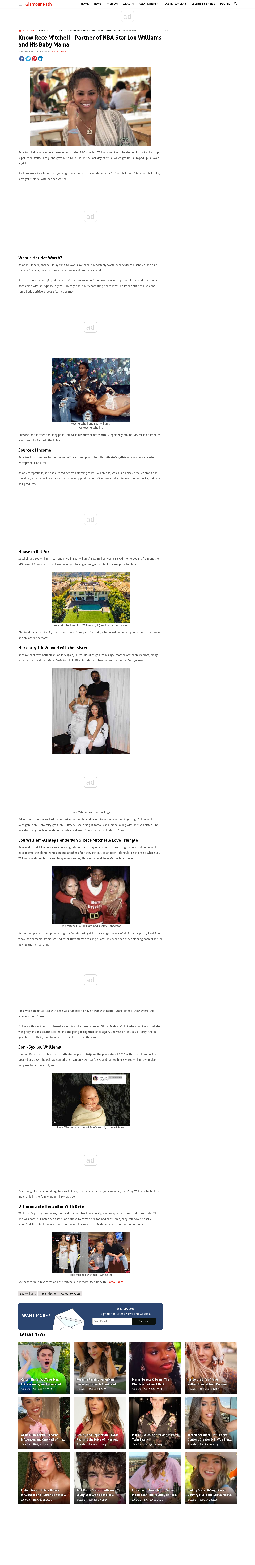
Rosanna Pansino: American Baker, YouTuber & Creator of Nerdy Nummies (96, 1384)
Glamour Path (39, 4)
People (225, 3)
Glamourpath (115, 1282)
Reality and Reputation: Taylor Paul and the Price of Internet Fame (97, 1439)
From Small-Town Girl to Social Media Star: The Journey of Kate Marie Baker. (154, 1494)
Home (85, 3)
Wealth (128, 3)
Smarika (25, 1389)
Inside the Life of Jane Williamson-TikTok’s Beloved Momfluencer (208, 1384)
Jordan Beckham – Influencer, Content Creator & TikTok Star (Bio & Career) (208, 1439)
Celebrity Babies (203, 3)
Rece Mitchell (48, 1293)
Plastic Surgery (174, 3)
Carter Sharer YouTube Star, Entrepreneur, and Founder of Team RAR (41, 1384)
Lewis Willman (57, 51)
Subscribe (144, 1321)
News (97, 3)
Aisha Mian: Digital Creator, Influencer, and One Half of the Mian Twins (42, 1439)
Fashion (112, 3)
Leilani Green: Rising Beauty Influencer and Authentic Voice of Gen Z (44, 1494)
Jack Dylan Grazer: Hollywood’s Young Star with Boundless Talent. (98, 1494)
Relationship (148, 3)
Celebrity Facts (70, 1293)
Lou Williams (28, 1293)
